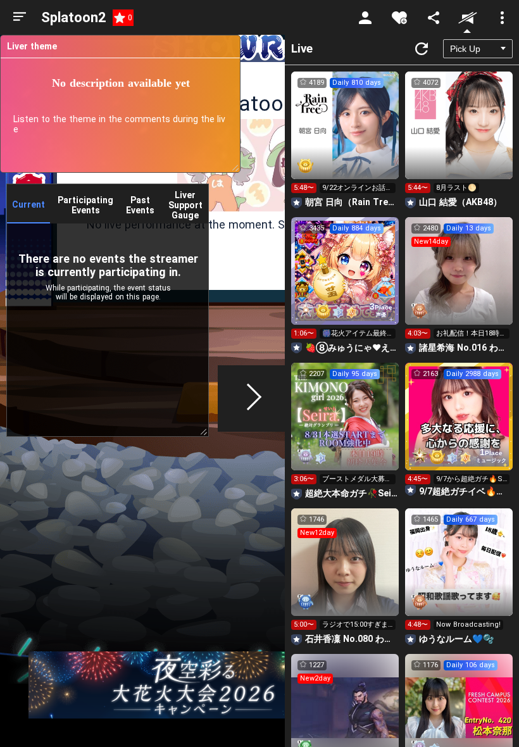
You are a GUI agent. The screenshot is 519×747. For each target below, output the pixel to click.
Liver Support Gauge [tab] (185, 205)
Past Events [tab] (140, 205)
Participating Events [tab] (85, 205)
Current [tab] (28, 204)
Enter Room (345, 136)
